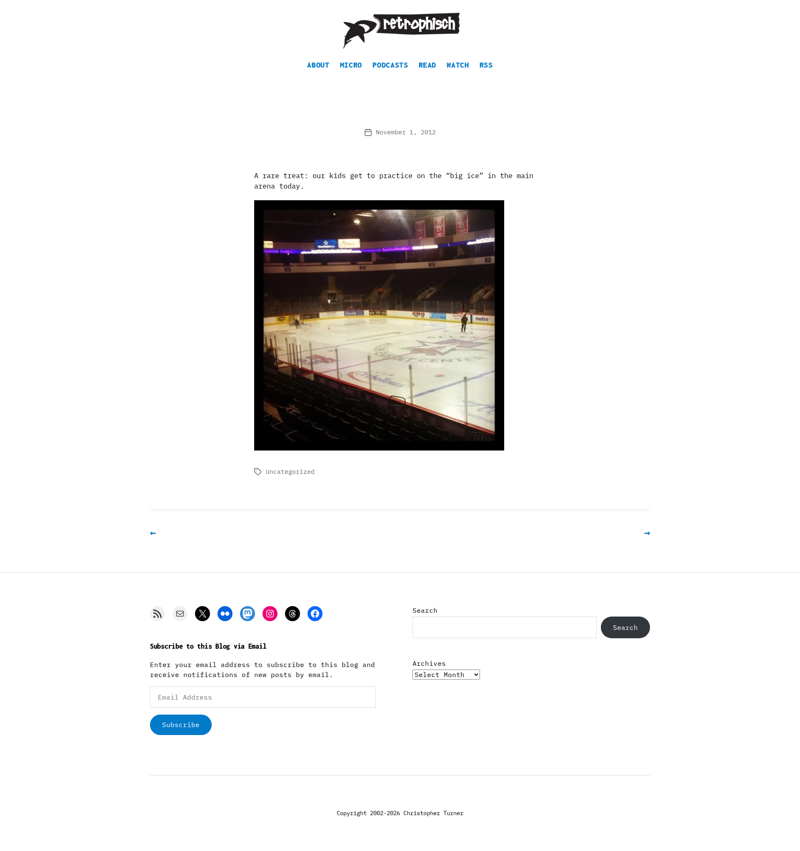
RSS (486, 64)
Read (428, 64)
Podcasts (390, 64)
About (318, 64)
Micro (351, 64)
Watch (458, 64)
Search (425, 610)
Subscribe (181, 724)
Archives (429, 663)
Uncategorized (290, 472)
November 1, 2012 (406, 132)
